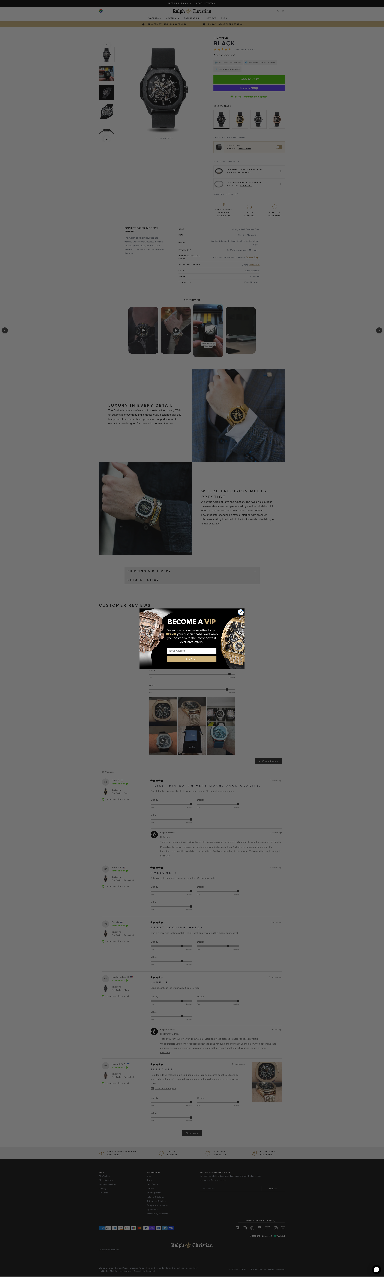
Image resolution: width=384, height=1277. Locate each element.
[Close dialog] (240, 612)
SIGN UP (192, 658)
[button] (376, 1269)
